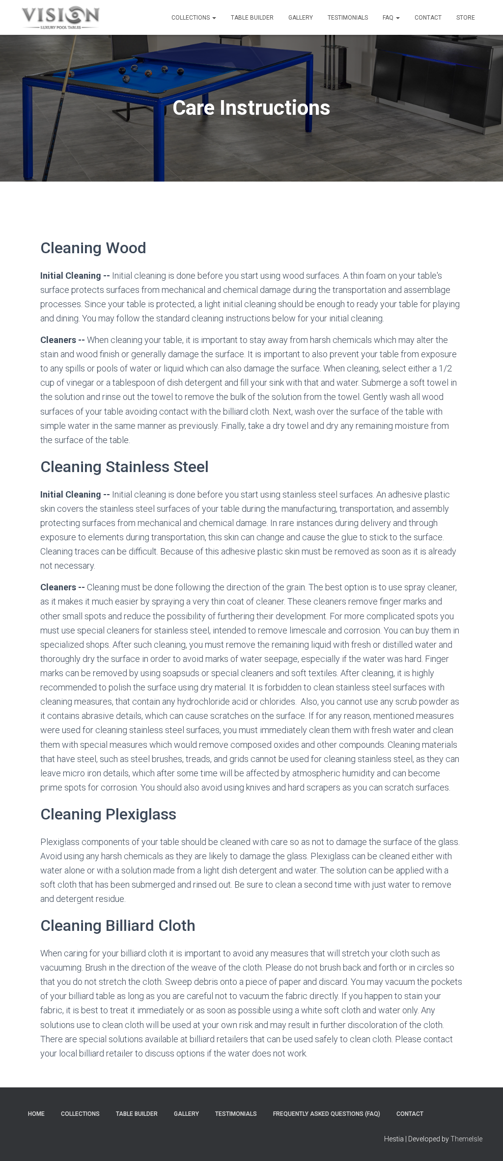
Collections (191, 17)
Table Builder (252, 17)
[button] (213, 17)
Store (465, 17)
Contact (428, 17)
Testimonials (348, 17)
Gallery (300, 17)
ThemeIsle (466, 1139)
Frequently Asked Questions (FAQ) (326, 1113)
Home (36, 1113)
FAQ (389, 17)
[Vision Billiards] (60, 17)
